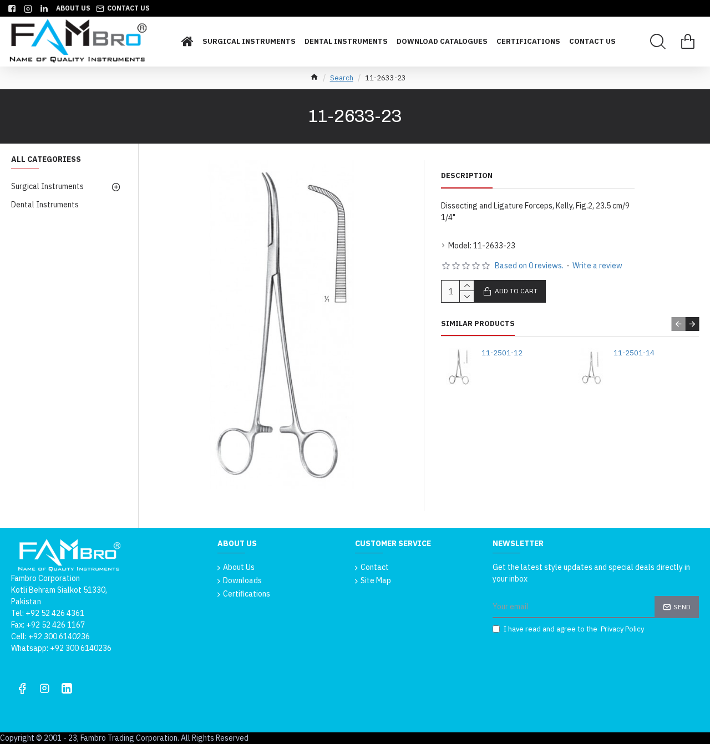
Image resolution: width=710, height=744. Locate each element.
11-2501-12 (502, 353)
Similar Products (478, 323)
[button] (678, 324)
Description (467, 175)
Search (341, 78)
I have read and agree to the (574, 629)
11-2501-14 (634, 353)
